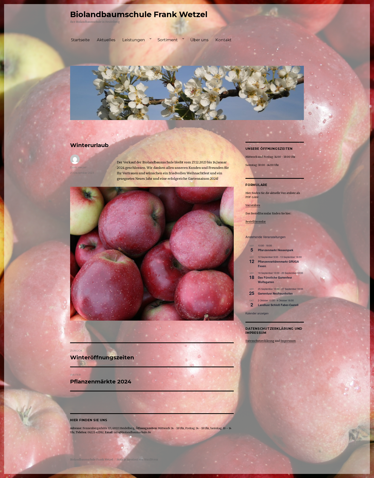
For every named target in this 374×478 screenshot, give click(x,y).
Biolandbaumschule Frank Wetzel (138, 14)
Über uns (199, 39)
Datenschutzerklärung (259, 341)
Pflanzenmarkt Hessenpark (275, 250)
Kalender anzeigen (257, 313)
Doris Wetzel (78, 167)
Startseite (80, 39)
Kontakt (223, 39)
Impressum (288, 341)
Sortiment (168, 39)
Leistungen (133, 39)
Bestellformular (255, 221)
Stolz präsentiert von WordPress (137, 459)
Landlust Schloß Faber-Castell (278, 305)
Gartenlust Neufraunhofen (275, 293)
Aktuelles (106, 39)
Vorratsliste (252, 205)
